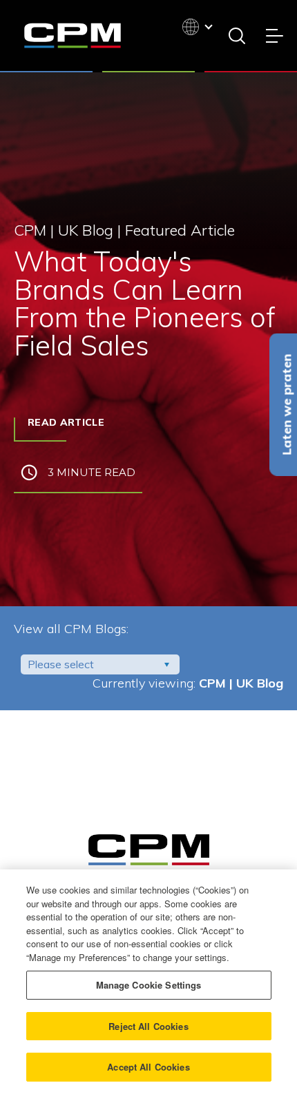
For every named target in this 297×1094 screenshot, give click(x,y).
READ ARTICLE (66, 422)
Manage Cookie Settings (149, 984)
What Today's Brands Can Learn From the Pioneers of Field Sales (145, 303)
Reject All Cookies (148, 1026)
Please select (61, 664)
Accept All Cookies (148, 1066)
